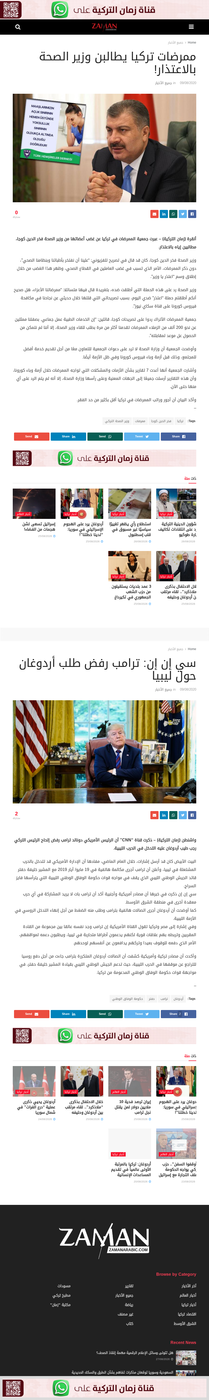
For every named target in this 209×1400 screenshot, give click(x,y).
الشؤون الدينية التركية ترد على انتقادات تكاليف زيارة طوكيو (178, 529)
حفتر (152, 999)
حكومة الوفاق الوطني (127, 999)
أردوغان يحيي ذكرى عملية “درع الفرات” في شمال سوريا (36, 1107)
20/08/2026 (141, 1181)
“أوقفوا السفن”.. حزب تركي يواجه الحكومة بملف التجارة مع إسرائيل (179, 1169)
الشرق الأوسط (185, 1323)
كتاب (129, 1323)
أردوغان (178, 999)
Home (192, 42)
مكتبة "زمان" (60, 1304)
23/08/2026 (188, 1181)
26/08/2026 (188, 541)
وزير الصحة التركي (117, 421)
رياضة (129, 1304)
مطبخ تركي (62, 1295)
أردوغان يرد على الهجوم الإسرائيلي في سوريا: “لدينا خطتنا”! (83, 529)
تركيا (180, 421)
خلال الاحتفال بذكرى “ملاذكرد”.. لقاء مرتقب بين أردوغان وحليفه (180, 592)
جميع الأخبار (175, 42)
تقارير (129, 1286)
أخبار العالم (23, 514)
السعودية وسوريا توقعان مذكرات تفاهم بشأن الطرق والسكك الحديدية (122, 1372)
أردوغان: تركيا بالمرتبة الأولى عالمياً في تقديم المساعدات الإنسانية (131, 1169)
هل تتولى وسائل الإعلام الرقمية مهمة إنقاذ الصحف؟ (134, 1353)
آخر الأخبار (189, 1286)
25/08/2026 (93, 541)
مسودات (64, 1286)
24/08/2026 (45, 1119)
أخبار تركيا (166, 514)
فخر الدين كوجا (161, 421)
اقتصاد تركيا (187, 1314)
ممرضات (140, 421)
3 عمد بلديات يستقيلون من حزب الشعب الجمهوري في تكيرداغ (131, 592)
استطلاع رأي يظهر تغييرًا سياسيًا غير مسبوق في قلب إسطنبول (130, 529)
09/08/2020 (188, 83)
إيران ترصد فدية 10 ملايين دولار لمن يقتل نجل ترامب (133, 1107)
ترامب (164, 999)
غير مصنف (125, 1314)
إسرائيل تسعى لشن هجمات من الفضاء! (38, 526)
